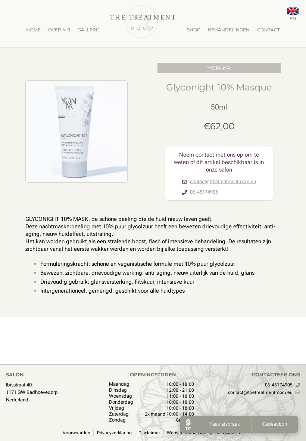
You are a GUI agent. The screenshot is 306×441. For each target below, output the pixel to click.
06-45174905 (204, 192)
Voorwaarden (76, 432)
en (293, 18)
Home (33, 30)
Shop (193, 30)
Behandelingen (229, 30)
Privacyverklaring (114, 432)
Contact (268, 30)
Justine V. (232, 432)
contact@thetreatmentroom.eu (223, 181)
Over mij (59, 30)
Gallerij (89, 30)
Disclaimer (149, 432)
